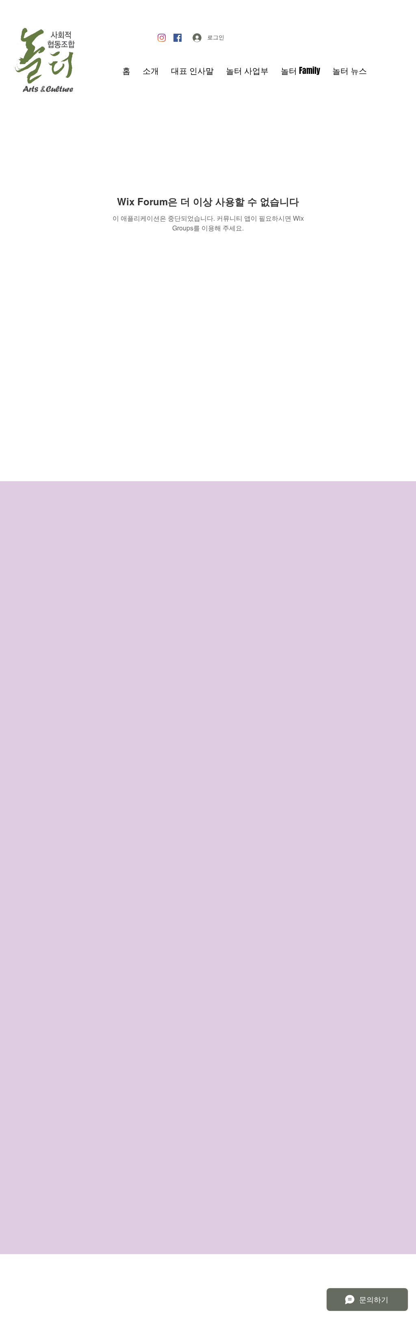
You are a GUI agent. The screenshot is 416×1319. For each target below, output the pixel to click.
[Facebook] (177, 38)
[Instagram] (162, 38)
